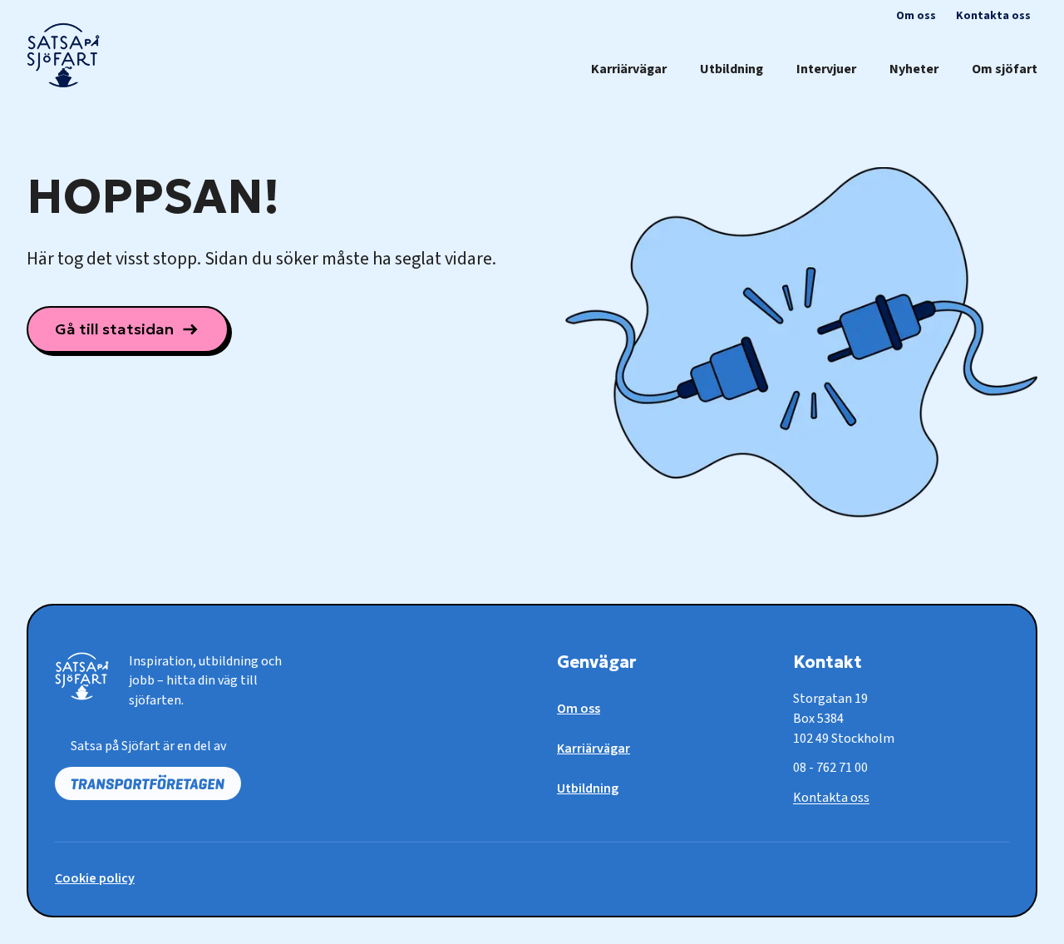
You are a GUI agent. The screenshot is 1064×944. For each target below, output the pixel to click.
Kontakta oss (831, 797)
